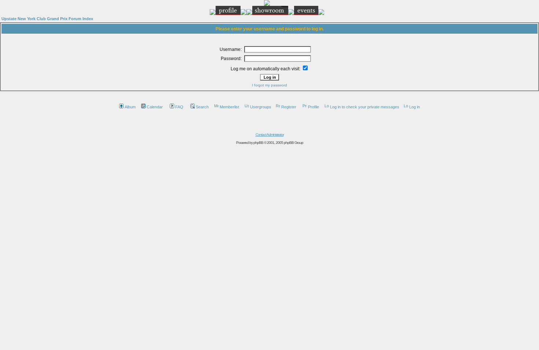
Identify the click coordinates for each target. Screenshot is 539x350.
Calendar (155, 107)
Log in (414, 107)
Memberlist (229, 107)
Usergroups (260, 107)
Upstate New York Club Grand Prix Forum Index (47, 18)
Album (130, 107)
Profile (313, 107)
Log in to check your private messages (364, 107)
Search (202, 107)
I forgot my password (269, 85)
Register (288, 107)
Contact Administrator (270, 135)
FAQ (179, 107)
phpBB (258, 143)
